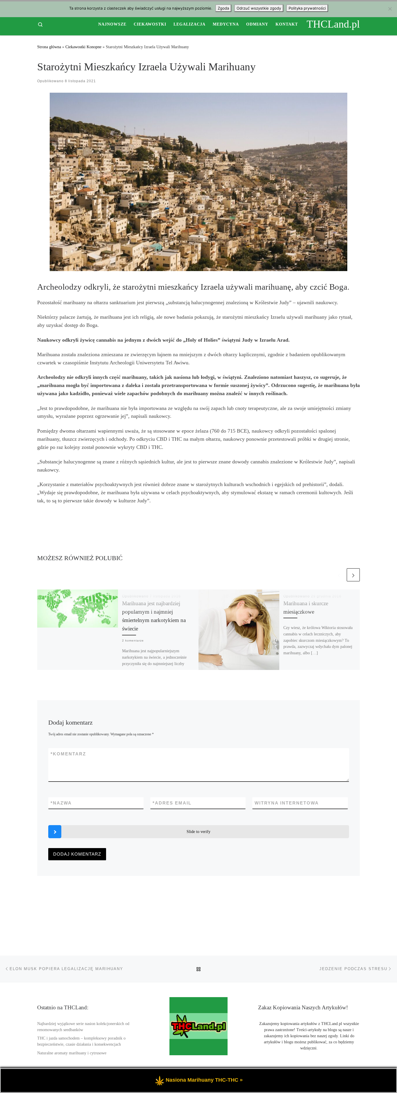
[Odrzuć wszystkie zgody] (390, 9)
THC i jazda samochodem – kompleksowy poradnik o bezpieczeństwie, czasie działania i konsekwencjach (81, 1041)
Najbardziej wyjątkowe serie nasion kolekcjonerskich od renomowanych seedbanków (83, 1027)
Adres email (172, 802)
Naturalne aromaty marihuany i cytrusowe (71, 1053)
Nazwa (61, 802)
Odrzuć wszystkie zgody (259, 8)
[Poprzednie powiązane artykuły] (339, 574)
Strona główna (49, 46)
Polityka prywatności (307, 8)
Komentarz (68, 753)
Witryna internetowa (287, 802)
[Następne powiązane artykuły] (353, 574)
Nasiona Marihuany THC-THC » (204, 1080)
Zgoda (223, 8)
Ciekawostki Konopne (83, 46)
